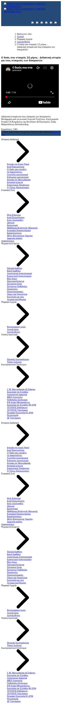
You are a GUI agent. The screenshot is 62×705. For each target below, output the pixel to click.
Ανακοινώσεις (7, 241)
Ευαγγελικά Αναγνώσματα (19, 276)
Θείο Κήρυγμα (14, 215)
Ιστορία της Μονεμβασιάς (19, 179)
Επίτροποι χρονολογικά (17, 177)
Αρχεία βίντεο (13, 332)
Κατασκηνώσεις (14, 233)
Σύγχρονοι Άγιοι (14, 284)
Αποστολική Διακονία (17, 394)
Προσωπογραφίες (15, 291)
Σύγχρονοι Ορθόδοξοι (17, 286)
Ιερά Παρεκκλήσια (15, 167)
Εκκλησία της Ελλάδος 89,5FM (21, 405)
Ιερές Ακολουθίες (15, 220)
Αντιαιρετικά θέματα (16, 299)
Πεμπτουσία (12, 415)
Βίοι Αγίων (12, 278)
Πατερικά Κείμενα (15, 281)
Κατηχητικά (12, 225)
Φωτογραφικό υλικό (16, 327)
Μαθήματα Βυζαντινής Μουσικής (22, 228)
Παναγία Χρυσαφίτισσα (18, 359)
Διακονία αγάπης (14, 238)
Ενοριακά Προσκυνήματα (19, 230)
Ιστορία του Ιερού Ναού (18, 164)
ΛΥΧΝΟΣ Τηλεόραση (17, 410)
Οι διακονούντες (14, 172)
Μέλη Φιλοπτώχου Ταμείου (20, 235)
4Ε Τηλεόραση (14, 418)
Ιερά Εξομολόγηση (15, 217)
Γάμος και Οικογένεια (17, 294)
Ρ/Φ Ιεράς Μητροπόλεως (18, 402)
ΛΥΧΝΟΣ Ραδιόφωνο (17, 407)
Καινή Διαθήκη (14, 271)
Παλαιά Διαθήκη (14, 268)
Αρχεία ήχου (13, 329)
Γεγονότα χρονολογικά (17, 174)
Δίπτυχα (10, 222)
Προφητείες (12, 289)
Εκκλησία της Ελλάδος (17, 392)
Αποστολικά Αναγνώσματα (19, 273)
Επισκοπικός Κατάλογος (18, 185)
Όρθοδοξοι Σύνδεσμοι (17, 399)
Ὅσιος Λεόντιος (14, 362)
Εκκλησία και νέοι (15, 297)
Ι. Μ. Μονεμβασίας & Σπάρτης (21, 389)
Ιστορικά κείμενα (15, 182)
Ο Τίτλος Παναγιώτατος (18, 187)
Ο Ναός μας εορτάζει (17, 169)
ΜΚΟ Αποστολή (14, 397)
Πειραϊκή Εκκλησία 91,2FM (20, 412)
